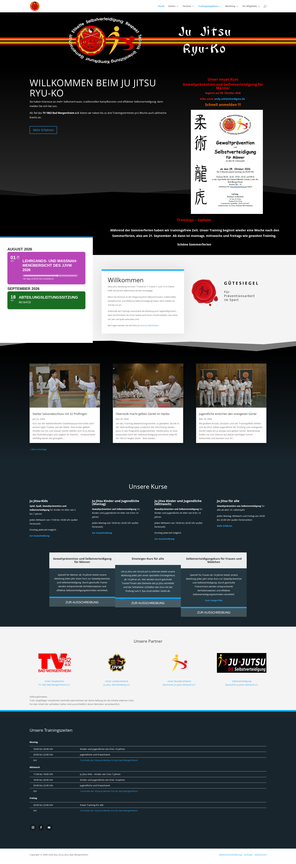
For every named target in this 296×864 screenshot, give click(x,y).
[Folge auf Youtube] (49, 827)
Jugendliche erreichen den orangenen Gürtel (228, 414)
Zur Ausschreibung (39, 535)
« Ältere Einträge (38, 449)
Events (171, 6)
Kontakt (248, 854)
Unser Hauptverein (54, 681)
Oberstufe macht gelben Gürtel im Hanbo (143, 414)
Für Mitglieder (249, 6)
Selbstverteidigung (241, 681)
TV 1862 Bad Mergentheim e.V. (54, 684)
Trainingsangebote (208, 6)
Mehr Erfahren (43, 130)
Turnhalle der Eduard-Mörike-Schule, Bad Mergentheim (109, 760)
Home (161, 6)
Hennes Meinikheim (149, 325)
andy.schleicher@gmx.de (229, 99)
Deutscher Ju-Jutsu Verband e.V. (241, 684)
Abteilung (230, 6)
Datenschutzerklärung (230, 854)
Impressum (260, 854)
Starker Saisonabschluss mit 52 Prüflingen (60, 414)
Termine (187, 6)
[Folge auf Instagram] (33, 827)
